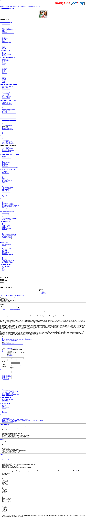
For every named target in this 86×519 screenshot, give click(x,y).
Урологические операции (6, 215)
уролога (3, 81)
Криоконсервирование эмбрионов (8, 202)
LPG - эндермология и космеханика (8, 193)
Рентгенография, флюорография (7, 254)
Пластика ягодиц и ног (6, 157)
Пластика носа (4, 163)
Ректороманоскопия (5, 252)
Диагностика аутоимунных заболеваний (9, 235)
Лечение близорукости (6, 97)
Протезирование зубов (6, 115)
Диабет (3, 410)
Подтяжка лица (5, 166)
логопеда (3, 70)
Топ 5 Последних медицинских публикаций (12, 295)
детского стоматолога (6, 372)
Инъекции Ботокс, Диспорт (7, 195)
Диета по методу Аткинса (6, 459)
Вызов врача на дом (36, 6)
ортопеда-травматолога (6, 24)
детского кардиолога (5, 379)
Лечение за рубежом (5, 264)
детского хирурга (5, 374)
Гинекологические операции (7, 128)
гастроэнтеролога (5, 38)
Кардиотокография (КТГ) (6, 248)
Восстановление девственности (7, 159)
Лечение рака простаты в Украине (8, 390)
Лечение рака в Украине (7, 385)
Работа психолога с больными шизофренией (9, 340)
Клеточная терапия (5, 173)
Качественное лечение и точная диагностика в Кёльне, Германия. (13, 346)
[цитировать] (9, 355)
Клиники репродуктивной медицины (10, 198)
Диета (1, 454)
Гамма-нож (4, 55)
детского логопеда (5, 378)
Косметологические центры (8, 169)
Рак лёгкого (4, 409)
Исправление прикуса (6, 107)
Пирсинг (3, 182)
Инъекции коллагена (6, 184)
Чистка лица (4, 171)
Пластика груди (5, 161)
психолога (4, 77)
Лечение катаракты (5, 94)
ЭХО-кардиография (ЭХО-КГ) (7, 262)
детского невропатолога (6, 376)
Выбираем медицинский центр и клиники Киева (10, 345)
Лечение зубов (4, 112)
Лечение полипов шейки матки (7, 123)
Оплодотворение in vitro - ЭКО (7, 200)
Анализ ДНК (4, 227)
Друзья (7, 513)
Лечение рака (2, 446)
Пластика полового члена (6, 158)
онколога (3, 31)
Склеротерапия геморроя (6, 151)
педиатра (3, 41)
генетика (3, 64)
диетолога (4, 47)
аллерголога (4, 48)
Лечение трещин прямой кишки (7, 148)
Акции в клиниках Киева (7, 8)
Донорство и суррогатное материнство (9, 206)
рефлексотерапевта (5, 60)
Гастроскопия (4, 253)
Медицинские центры (15, 6)
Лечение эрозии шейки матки (7, 125)
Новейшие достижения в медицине (6, 431)
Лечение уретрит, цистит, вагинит (8, 143)
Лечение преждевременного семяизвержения (10, 138)
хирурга (3, 27)
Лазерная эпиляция (5, 191)
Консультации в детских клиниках (9, 369)
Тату (3, 196)
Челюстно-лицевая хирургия (7, 104)
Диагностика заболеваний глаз (7, 86)
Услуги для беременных (6, 102)
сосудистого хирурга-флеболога (7, 36)
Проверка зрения (5, 87)
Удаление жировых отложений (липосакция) (10, 167)
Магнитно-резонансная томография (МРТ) (9, 256)
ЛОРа (3, 40)
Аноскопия (4, 245)
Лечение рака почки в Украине (7, 393)
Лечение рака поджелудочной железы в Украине (10, 394)
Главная (1, 6)
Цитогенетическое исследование (8, 224)
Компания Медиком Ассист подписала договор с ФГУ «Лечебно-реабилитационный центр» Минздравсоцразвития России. (23, 420)
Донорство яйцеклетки (6, 201)
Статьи (3, 52)
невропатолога (4, 73)
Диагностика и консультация (7, 108)
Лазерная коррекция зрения (7, 91)
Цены (3, 270)
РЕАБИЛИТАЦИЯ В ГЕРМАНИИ (8, 343)
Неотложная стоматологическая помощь (9, 113)
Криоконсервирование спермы (7, 203)
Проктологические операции (7, 216)
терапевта (4, 79)
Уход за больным (5, 400)
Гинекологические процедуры (7, 129)
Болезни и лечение (5, 403)
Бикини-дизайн (5, 181)
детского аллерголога (6, 382)
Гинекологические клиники (8, 118)
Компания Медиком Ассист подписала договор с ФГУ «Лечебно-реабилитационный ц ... (17, 339)
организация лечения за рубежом (8, 33)
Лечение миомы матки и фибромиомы (8, 124)
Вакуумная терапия (5, 189)
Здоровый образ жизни (4, 424)
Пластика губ (4, 156)
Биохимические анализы (6, 233)
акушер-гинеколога (5, 26)
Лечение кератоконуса (6, 98)
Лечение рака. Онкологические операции (9, 218)
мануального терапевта (6, 25)
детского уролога (5, 373)
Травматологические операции (7, 217)
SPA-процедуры (5, 179)
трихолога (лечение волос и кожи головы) (9, 29)
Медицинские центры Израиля (7, 422)
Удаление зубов (5, 105)
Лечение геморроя (5, 147)
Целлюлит (4, 405)
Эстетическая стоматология (7, 106)
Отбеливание (4, 114)
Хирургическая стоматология (7, 103)
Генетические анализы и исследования (9, 234)
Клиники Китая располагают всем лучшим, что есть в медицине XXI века (15, 338)
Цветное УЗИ (4, 251)
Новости (3, 271)
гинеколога (4, 67)
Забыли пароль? (43, 293)
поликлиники (12, 469)
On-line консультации (29, 6)
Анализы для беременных (6, 228)
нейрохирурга (4, 30)
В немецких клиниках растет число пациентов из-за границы (12, 344)
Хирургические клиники (7, 211)
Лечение (3, 267)
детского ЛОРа (4, 377)
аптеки (20, 469)
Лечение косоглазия (5, 95)
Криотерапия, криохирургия (7, 174)
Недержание (4, 412)
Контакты (4, 513)
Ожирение (4, 408)
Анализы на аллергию (6, 225)
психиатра (4, 78)
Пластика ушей (5, 164)
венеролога (4, 44)
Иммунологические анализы (7, 236)
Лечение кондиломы (5, 149)
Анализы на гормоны (6, 226)
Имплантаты (4, 111)
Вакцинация (4, 257)
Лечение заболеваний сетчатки (7, 92)
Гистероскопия (4, 250)
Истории (3, 272)
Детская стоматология (6, 110)
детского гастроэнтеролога (6, 381)
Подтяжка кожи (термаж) (6, 175)
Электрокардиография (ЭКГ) (7, 261)
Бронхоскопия (4, 258)
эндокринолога (5, 59)
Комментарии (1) (10, 348)
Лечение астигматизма (6, 89)
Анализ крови (4, 229)
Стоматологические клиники (8, 100)
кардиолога (4, 37)
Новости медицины (22, 6)
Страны (3, 268)
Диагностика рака (5, 50)
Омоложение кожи (5, 185)
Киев (77, 470)
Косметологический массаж (7, 180)
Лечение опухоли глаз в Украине (8, 392)
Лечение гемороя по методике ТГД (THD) (9, 150)
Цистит (3, 411)
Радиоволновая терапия (6, 194)
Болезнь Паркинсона (5, 407)
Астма (3, 406)
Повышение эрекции (6, 137)
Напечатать (15, 348)
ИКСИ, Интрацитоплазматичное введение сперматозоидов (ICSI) (13, 208)
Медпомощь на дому (5, 397)
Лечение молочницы (5, 122)
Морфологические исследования (8, 223)
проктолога (4, 39)
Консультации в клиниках (7, 57)
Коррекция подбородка (6, 162)
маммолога (4, 45)
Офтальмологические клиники (8, 84)
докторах (56, 470)
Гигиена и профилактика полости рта (8, 109)
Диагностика (4, 242)
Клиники (4, 269)
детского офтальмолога (6, 375)
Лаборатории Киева (5, 221)
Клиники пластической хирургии (9, 154)
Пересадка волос (5, 176)
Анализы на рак (5, 231)
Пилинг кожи (4, 186)
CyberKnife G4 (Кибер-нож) (7, 54)
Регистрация (43, 292)
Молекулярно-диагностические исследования (10, 247)
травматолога (4, 80)
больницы (17, 469)
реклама (3, 512)
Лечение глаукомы (5, 93)
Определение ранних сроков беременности (9, 131)
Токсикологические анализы (7, 237)
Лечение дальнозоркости (6, 96)
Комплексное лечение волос (7, 177)
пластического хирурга (6, 28)
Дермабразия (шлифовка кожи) (7, 187)
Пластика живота (5, 160)
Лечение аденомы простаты (7, 141)
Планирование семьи (6, 132)
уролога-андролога (5, 35)
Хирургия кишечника (6, 337)
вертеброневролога (5, 34)
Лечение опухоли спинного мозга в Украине (10, 391)
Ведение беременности (6, 127)
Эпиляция (4, 183)
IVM (3, 207)
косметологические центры (5, 469)
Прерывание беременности (7, 133)
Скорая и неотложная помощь (7, 399)
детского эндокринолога (6, 383)
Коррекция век (4, 165)
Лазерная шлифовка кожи (6, 188)
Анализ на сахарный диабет (7, 232)
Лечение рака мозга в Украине (7, 389)
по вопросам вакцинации (6, 42)
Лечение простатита (5, 140)
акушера (3, 62)
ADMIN (4, 309)
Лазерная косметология (6, 190)
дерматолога (4, 68)
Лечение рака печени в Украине (7, 395)
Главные (2, 439)
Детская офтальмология (6, 88)
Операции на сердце (5, 213)
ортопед (3, 61)
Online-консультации (6, 22)
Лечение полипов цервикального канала (9, 120)
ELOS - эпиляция (5, 172)
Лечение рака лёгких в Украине (7, 388)
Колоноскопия (4, 259)
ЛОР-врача (4, 71)
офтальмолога (4, 32)
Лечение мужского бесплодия (7, 139)
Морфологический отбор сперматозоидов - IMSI (10, 205)
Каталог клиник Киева (7, 6)
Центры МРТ (4, 53)
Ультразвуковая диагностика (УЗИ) (8, 260)
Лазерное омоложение (6, 192)
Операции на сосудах (6, 214)
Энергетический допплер (6, 244)
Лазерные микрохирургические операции (9, 90)
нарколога (4, 46)
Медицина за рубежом (6, 266)
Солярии (3, 178)
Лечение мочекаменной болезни (7, 142)
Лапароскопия (4, 249)
